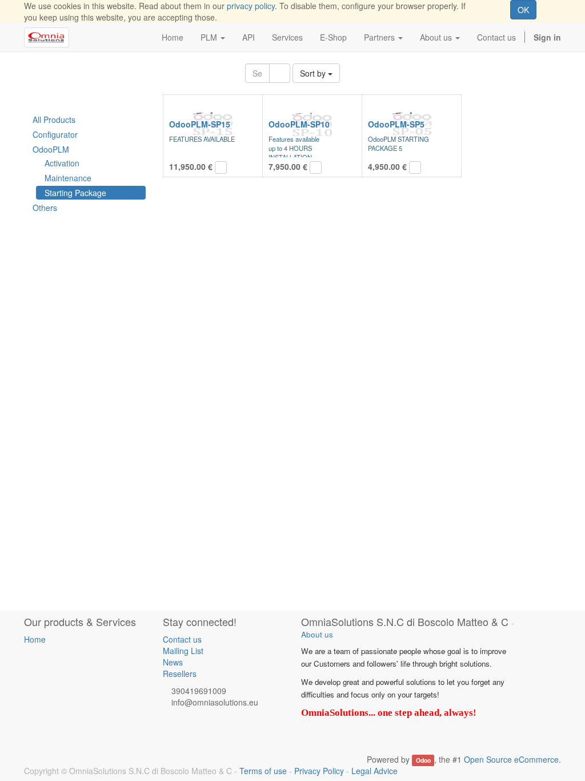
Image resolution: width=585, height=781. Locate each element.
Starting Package (75, 192)
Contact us (182, 639)
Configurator (55, 134)
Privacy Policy (319, 770)
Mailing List (183, 650)
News (173, 662)
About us (317, 634)
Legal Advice (374, 770)
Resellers (180, 673)
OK (523, 9)
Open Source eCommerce (511, 759)
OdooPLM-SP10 (299, 124)
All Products (54, 119)
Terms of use (263, 770)
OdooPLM (51, 149)
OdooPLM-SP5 (396, 124)
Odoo (423, 760)
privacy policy (251, 5)
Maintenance (68, 178)
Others (45, 207)
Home (35, 639)
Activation (62, 163)
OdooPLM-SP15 (199, 124)
